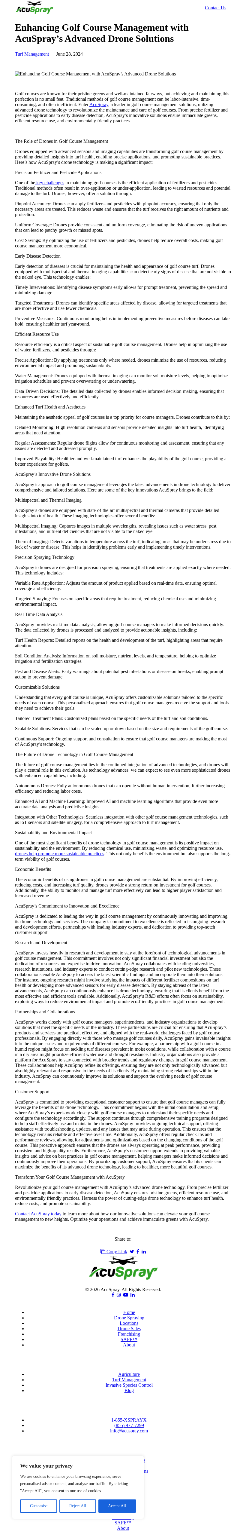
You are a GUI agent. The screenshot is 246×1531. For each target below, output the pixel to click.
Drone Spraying (129, 1317)
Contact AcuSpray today (38, 1213)
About (129, 1344)
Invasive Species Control (129, 1385)
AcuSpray (98, 104)
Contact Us (215, 7)
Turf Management (32, 54)
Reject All (77, 1506)
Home (129, 1312)
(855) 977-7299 (129, 1425)
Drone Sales (129, 1328)
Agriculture (129, 1374)
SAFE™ (129, 1339)
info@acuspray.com (129, 1430)
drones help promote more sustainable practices (59, 853)
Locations (129, 1323)
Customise (38, 1506)
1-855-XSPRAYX (129, 1419)
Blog (129, 1390)
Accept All (117, 1506)
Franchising (129, 1334)
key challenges (49, 182)
